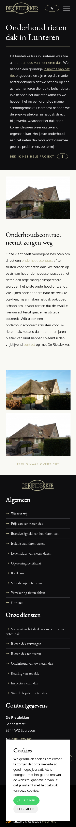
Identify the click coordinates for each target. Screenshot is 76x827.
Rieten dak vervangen (26, 643)
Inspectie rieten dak (24, 683)
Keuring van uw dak (25, 673)
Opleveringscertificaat (26, 563)
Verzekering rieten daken (28, 592)
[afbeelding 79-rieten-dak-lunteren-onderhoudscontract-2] (40, 436)
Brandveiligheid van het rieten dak (34, 533)
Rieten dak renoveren (26, 653)
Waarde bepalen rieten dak (29, 692)
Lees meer (25, 808)
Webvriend (49, 821)
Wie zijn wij (19, 513)
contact (29, 344)
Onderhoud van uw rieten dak (32, 663)
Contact (17, 602)
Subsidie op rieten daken (28, 582)
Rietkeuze (18, 573)
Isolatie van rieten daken (28, 543)
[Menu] (64, 8)
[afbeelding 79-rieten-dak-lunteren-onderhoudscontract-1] (40, 391)
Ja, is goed (26, 800)
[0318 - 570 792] (50, 8)
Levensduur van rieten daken (31, 553)
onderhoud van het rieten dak (39, 62)
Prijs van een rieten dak (27, 523)
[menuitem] (64, 8)
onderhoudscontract (37, 260)
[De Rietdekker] (31, 8)
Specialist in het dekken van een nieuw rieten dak (35, 631)
